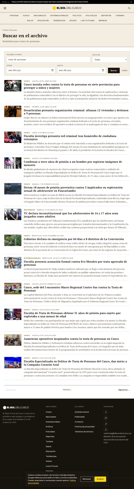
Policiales (91, 16)
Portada (14, 16)
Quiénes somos (82, 412)
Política (77, 16)
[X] (106, 429)
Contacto (79, 422)
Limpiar (124, 70)
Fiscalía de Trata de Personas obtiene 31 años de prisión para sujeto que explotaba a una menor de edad (72, 314)
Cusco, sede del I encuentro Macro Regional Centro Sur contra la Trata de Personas (73, 289)
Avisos (73, 21)
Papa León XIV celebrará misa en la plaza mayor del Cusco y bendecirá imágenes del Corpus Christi (50, 2)
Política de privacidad (84, 427)
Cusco (26, 16)
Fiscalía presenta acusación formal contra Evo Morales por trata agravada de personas (75, 263)
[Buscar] (129, 8)
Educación (43, 21)
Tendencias (59, 21)
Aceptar (100, 479)
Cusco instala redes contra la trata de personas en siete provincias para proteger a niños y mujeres (72, 86)
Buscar (114, 71)
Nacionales (40, 16)
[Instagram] (106, 418)
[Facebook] (106, 412)
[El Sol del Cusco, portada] (67, 8)
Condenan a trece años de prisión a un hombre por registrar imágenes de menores (73, 163)
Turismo (120, 16)
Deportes (106, 16)
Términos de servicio (84, 432)
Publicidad (80, 417)
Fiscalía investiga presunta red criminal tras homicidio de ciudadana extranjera (70, 137)
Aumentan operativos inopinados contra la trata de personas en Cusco (71, 339)
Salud (30, 21)
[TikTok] (106, 424)
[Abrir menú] (5, 8)
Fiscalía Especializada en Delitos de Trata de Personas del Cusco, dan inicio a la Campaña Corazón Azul (75, 363)
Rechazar (87, 479)
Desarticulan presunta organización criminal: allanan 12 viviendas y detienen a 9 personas (76, 112)
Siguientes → (124, 390)
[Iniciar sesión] (131, 2)
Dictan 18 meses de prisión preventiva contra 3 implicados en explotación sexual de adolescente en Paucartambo (73, 189)
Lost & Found (87, 21)
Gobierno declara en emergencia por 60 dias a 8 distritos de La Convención (74, 239)
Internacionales (59, 16)
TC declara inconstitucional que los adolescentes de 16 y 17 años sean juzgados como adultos (71, 215)
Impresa (103, 21)
